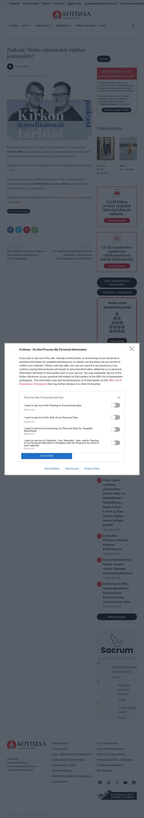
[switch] (115, 405)
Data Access (72, 468)
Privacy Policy (92, 468)
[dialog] (72, 409)
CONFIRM (46, 456)
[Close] (132, 350)
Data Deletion (52, 468)
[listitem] (72, 397)
